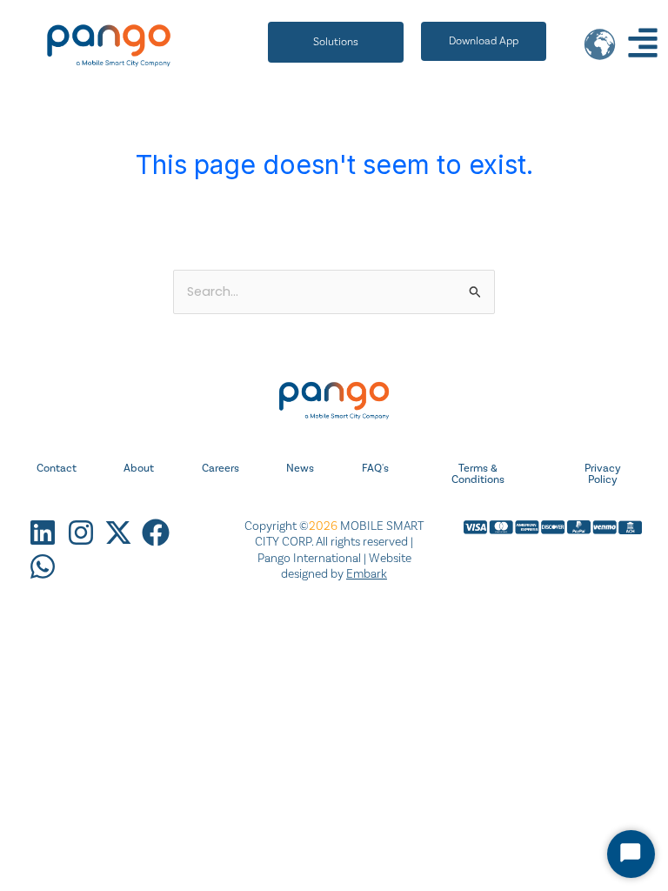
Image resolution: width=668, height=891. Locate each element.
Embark (366, 573)
